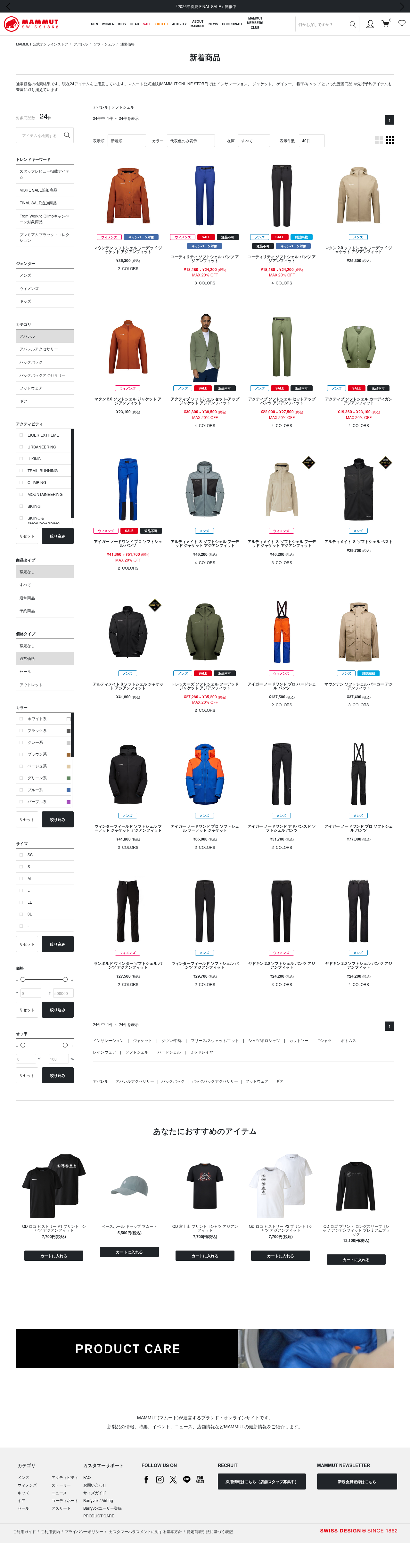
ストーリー (61, 1485)
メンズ (25, 275)
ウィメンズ (29, 288)
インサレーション (232, 83)
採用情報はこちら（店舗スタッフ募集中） (262, 1481)
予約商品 (27, 610)
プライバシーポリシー (84, 1531)
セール (25, 671)
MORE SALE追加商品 (38, 190)
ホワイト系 (37, 718)
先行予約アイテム (372, 83)
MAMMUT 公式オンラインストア (42, 43)
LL (30, 902)
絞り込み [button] (57, 536)
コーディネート (65, 1500)
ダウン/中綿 (171, 1040)
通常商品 (27, 597)
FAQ (87, 1477)
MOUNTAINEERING (45, 494)
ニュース (59, 1492)
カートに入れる (53, 1256)
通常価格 (127, 43)
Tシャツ (325, 1040)
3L (30, 913)
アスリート (61, 1508)
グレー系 (35, 742)
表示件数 (287, 140)
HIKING (34, 458)
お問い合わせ (94, 1485)
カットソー (298, 1040)
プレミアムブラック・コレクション (45, 237)
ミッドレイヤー (203, 1052)
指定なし (27, 571)
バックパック (31, 362)
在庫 (231, 140)
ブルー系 (35, 789)
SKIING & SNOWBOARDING (44, 520)
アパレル (81, 43)
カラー (158, 140)
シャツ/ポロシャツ (264, 1040)
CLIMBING (37, 482)
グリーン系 (37, 777)
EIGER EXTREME (43, 435)
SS (30, 854)
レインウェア (104, 1052)
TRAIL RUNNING (43, 470)
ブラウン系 (37, 754)
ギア (23, 401)
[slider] (22, 979)
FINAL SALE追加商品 (38, 202)
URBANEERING (42, 446)
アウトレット (31, 684)
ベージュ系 (37, 765)
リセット (27, 535)
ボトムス (348, 1040)
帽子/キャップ (309, 83)
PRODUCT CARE (98, 1515)
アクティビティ (65, 1477)
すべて (25, 584)
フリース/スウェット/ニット (215, 1040)
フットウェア (31, 387)
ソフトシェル (104, 43)
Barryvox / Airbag (98, 1500)
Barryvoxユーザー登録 (102, 1508)
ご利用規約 (50, 1531)
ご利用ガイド (24, 1531)
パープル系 (37, 801)
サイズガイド (94, 1492)
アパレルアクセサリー (39, 348)
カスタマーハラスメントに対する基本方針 (145, 1531)
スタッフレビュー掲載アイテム (45, 173)
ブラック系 (37, 730)
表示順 (98, 140)
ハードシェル (169, 1052)
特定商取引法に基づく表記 (210, 1531)
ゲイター (284, 83)
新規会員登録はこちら (357, 1481)
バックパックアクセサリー (43, 375)
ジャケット (262, 83)
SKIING (34, 506)
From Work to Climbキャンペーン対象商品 (44, 218)
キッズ (25, 301)
